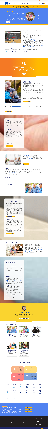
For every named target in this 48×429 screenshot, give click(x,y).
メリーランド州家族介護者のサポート (11, 172)
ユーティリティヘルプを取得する (20, 379)
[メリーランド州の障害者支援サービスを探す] (24, 345)
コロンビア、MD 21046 (38, 424)
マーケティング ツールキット (19, 420)
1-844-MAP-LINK (36, 40)
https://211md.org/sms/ (9, 297)
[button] (37, 0)
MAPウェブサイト (33, 39)
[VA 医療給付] (36, 329)
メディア (32, 3)
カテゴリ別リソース (13, 421)
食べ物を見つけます (20, 371)
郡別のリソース (12, 422)
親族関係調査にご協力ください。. (28, 7)
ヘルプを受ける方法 (13, 419)
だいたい (35, 3)
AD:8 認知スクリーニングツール (16, 106)
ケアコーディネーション (7, 420)
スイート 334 (38, 423)
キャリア (24, 420)
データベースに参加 (30, 420)
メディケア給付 (22, 334)
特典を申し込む (15, 282)
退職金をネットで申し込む (28, 251)
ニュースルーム (17, 419)
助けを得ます (23, 3)
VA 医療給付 (33, 334)
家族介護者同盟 (29, 158)
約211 (23, 419)
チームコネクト (6, 419)
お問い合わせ (24, 422)
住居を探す (31, 371)
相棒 (28, 419)
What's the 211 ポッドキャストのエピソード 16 (14, 207)
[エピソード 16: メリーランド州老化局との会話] (12, 329)
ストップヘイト (6, 421)
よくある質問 (24, 421)
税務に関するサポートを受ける (33, 379)
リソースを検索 (30, 38)
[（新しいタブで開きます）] (38, 418)
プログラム (28, 3)
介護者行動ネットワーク (26, 155)
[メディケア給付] (24, 329)
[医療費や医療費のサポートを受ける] (12, 345)
